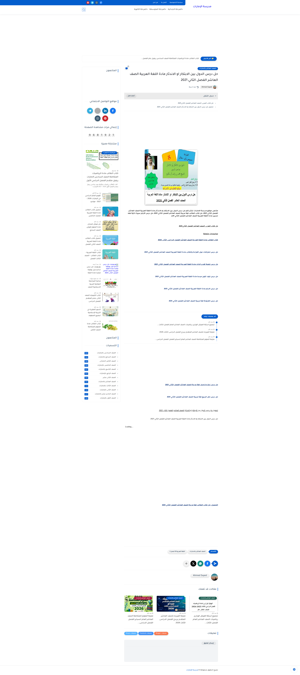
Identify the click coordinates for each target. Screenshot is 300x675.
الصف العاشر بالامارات (207, 68)
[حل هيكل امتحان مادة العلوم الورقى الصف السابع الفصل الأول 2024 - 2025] (110, 226)
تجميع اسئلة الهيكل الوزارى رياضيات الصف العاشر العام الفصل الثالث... (185, 325)
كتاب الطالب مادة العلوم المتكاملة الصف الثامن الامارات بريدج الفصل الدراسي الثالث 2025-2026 (94, 327)
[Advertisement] (150, 37)
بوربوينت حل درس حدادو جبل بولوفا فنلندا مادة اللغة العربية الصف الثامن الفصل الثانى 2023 (93, 270)
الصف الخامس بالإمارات (100, 365)
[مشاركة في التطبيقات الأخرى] (186, 563)
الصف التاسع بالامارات (100, 369)
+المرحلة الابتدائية (175, 9)
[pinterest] (88, 2)
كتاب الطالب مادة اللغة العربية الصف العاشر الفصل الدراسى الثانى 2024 (188, 240)
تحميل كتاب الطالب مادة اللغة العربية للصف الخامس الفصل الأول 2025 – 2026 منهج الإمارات (93, 213)
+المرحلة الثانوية (141, 9)
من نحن (155, 2)
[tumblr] (96, 2)
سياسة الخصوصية (176, 2)
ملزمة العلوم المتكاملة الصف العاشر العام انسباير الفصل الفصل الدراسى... (184, 339)
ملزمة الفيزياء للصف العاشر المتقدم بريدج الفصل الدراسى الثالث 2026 (186, 332)
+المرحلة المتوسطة (157, 9)
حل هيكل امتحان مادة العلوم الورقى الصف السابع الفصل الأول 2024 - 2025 (93, 227)
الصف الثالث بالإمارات (100, 386)
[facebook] (101, 2)
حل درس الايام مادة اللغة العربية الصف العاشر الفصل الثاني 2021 (191, 289)
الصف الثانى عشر (100, 378)
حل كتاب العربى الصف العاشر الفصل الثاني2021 (195, 103)
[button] (207, 563)
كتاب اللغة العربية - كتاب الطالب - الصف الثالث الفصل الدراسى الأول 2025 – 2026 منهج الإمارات (92, 256)
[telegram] (92, 2)
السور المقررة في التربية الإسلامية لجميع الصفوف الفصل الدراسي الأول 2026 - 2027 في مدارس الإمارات (92, 313)
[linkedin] (105, 111)
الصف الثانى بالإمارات (100, 390)
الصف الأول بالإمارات (100, 398)
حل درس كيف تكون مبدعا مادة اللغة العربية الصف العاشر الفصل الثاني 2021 (186, 277)
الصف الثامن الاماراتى (100, 361)
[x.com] (83, 2)
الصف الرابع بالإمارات (100, 374)
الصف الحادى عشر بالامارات (100, 394)
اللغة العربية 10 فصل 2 (177, 551)
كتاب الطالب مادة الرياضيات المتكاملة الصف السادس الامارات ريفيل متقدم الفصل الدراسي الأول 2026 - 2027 (102, 177)
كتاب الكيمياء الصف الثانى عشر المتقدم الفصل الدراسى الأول (93, 299)
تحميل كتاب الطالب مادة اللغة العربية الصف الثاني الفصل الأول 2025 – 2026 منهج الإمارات (93, 242)
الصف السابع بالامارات (100, 357)
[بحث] (84, 9)
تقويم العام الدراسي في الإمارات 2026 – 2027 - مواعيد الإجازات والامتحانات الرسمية (93, 199)
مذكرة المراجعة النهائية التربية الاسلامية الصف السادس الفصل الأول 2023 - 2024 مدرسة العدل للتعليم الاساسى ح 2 (93, 284)
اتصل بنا (164, 2)
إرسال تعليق (209, 643)
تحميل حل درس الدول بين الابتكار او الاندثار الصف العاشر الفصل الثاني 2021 (185, 107)
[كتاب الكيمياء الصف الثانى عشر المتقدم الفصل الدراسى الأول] (110, 297)
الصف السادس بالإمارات (100, 353)
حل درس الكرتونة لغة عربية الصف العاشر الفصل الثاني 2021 (193, 301)
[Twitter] (98, 111)
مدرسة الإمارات (202, 6)
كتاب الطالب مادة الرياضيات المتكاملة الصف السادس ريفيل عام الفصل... (170, 59)
